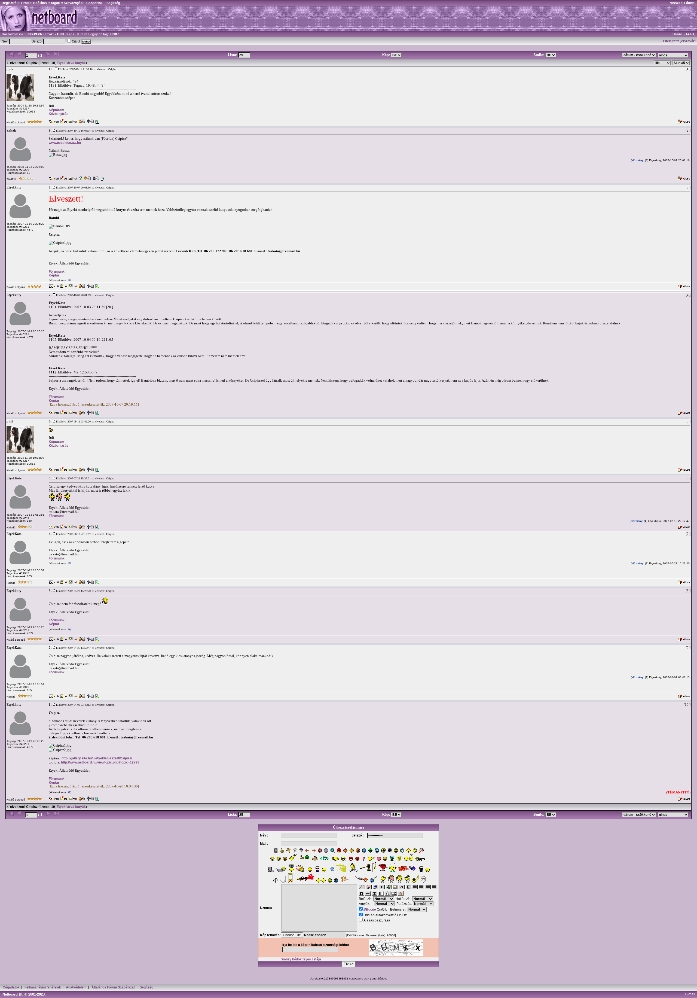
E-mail (691, 994)
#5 (69, 563)
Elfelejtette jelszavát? (679, 41)
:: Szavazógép (71, 3)
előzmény (637, 160)
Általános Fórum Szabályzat (113, 987)
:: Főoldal (687, 3)
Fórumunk (57, 271)
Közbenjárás (58, 114)
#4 (69, 629)
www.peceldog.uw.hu (65, 143)
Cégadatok (11, 987)
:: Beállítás (38, 3)
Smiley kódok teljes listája (301, 959)
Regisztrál (9, 3)
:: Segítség (111, 3)
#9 (69, 280)
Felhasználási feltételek (43, 987)
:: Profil (23, 3)
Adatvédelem (76, 987)
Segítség (146, 987)
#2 (69, 792)
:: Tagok (53, 3)
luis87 (114, 34)
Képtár (54, 275)
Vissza (675, 3)
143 (688, 34)
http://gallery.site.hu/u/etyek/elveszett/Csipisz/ (97, 758)
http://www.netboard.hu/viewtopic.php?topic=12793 (100, 762)
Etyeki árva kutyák (71, 63)
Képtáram (56, 110)
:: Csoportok (92, 3)
